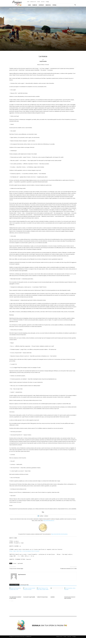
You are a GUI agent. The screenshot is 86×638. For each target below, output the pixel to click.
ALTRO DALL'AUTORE (24, 584)
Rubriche (34, 5)
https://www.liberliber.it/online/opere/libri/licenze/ (24, 551)
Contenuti (41, 5)
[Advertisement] (43, 610)
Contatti (38, 1)
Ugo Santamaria (13, 47)
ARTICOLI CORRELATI (14, 584)
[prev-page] (10, 601)
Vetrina (54, 5)
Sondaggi (47, 1)
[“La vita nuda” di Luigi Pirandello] (29, 591)
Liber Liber (43, 1)
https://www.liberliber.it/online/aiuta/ (59, 534)
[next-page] (12, 601)
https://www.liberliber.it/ (48, 520)
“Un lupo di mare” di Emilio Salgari (16, 568)
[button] (75, 5)
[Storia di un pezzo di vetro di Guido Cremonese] (70, 591)
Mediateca (48, 5)
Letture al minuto (21, 8)
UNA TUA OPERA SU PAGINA (49, 625)
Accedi (28, 1)
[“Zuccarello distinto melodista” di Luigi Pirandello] (15, 591)
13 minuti (14, 563)
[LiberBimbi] (57, 591)
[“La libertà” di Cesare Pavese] (43, 591)
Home (29, 5)
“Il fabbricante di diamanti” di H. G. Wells (68, 568)
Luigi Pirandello (20, 563)
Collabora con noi (33, 1)
